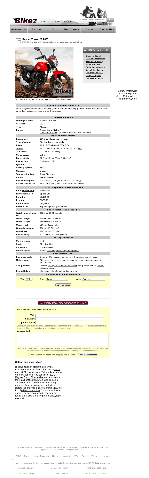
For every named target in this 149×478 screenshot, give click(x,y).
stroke (26, 158)
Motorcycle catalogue (96, 468)
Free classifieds (107, 29)
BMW (18, 456)
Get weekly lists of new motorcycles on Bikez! (63, 303)
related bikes (50, 271)
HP (46, 145)
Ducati (27, 456)
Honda (55, 456)
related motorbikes (30, 390)
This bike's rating (94, 62)
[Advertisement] (44, 8)
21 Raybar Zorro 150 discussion (62, 265)
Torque (19, 148)
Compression (22, 155)
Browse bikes (20, 29)
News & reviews (71, 29)
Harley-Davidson (41, 456)
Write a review (93, 64)
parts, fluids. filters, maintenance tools (62, 260)
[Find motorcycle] (110, 20)
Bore (18, 158)
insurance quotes (60, 257)
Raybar (26, 39)
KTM (76, 456)
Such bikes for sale (95, 70)
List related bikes (94, 78)
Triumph (95, 456)
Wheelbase (21, 231)
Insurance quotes (94, 73)
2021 (45, 39)
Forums (89, 29)
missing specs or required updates (63, 250)
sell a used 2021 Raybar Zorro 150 (37, 370)
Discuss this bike (94, 56)
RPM (67, 145)
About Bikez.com (26, 468)
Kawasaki (66, 456)
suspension (28, 190)
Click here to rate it (48, 132)
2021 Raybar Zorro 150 (98, 50)
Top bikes (36, 29)
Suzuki (85, 456)
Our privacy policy (26, 473)
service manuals (91, 260)
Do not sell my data (59, 473)
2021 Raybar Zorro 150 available (35, 376)
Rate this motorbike (95, 59)
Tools (54, 29)
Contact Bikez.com (59, 468)
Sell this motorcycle (95, 67)
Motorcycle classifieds (96, 473)
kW (53, 145)
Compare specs (93, 76)
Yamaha (106, 456)
